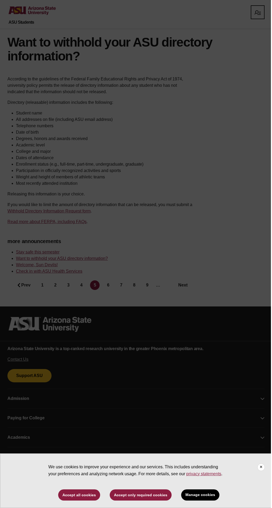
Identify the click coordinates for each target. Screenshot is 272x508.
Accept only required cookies (140, 495)
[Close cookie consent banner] (261, 467)
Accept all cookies (79, 495)
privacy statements (203, 474)
